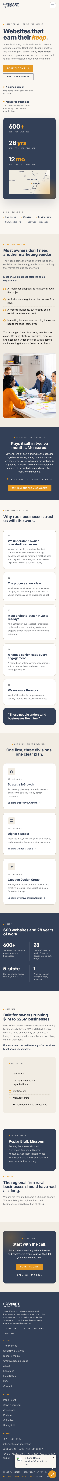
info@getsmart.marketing (17, 1444)
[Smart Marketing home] (11, 5)
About (6, 1366)
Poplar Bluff (9, 1400)
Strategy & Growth (13, 1351)
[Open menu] (53, 5)
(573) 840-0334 (12, 1439)
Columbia (8, 1420)
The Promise (10, 1345)
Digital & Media (11, 1356)
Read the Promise (18, 76)
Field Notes (9, 1376)
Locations (8, 1371)
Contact (7, 1386)
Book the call (16, 68)
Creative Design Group (15, 1361)
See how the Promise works (29, 488)
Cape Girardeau (12, 1405)
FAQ (5, 1381)
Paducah (8, 1415)
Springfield (9, 1425)
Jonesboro (9, 1410)
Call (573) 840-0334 (29, 1275)
